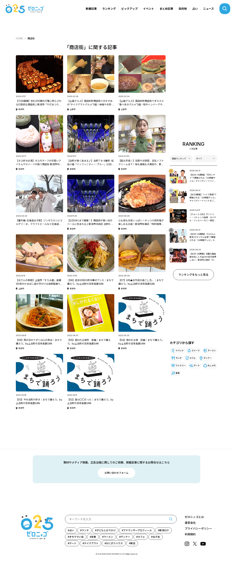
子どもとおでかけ (106, 530)
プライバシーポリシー (198, 528)
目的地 (183, 8)
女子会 (156, 536)
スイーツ (196, 350)
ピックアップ (129, 8)
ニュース (208, 8)
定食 (93, 536)
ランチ (179, 358)
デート (197, 365)
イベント (148, 8)
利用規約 (190, 534)
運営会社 (190, 522)
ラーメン (212, 350)
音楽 (178, 373)
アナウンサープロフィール (137, 530)
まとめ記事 (166, 8)
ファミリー (181, 365)
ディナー (207, 358)
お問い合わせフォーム (116, 472)
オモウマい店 (76, 536)
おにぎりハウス (114, 543)
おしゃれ (212, 365)
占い (195, 8)
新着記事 (91, 8)
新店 (132, 543)
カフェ (193, 358)
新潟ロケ (164, 530)
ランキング (109, 8)
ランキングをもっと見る (193, 274)
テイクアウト (91, 543)
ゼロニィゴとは (194, 517)
